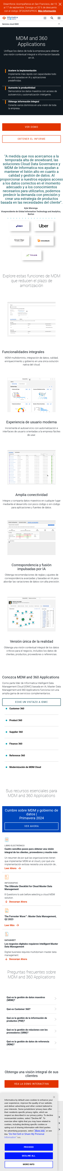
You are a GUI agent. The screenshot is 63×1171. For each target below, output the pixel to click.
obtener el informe (32, 139)
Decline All (28, 1156)
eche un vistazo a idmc (31, 702)
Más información (47, 11)
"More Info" (39, 1130)
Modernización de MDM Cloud (25, 767)
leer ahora (11, 868)
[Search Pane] (52, 18)
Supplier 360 (16, 732)
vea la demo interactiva (31, 1083)
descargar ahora (18, 901)
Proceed (29, 1147)
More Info (29, 1164)
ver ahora (31, 826)
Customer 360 (16, 708)
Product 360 (15, 720)
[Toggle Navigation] (59, 18)
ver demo (31, 127)
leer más (10, 925)
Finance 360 (15, 743)
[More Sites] (45, 18)
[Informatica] (10, 18)
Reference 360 (17, 755)
